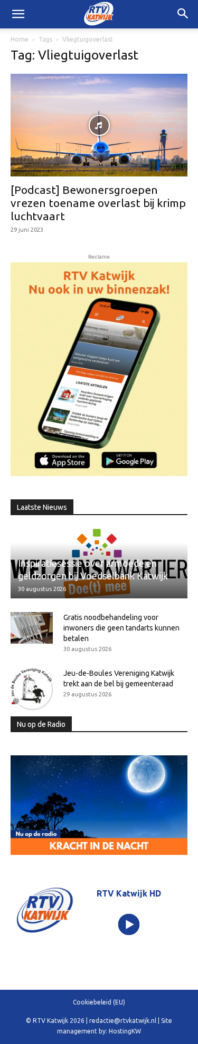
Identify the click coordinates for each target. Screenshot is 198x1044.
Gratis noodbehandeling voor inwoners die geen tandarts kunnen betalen (121, 628)
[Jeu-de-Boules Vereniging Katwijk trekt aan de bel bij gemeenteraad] (32, 689)
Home (20, 39)
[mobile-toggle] (18, 14)
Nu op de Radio (41, 724)
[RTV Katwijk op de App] (99, 369)
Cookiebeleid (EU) (99, 1002)
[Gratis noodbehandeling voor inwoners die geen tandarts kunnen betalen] (32, 628)
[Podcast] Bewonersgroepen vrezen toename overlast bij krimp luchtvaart (98, 202)
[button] (183, 14)
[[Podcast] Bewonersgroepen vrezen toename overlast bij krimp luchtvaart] (99, 125)
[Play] (128, 924)
